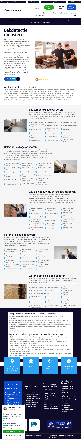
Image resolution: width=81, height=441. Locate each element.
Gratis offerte (70, 7)
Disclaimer (62, 435)
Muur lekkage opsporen (50, 20)
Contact (73, 15)
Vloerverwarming (34, 22)
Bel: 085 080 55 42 (14, 436)
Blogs (54, 13)
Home (37, 13)
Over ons (45, 13)
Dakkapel (22, 20)
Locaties (73, 13)
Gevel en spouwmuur (34, 20)
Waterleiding (46, 22)
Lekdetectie (63, 13)
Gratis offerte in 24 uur (12, 432)
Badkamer (13, 20)
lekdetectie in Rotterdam (22, 101)
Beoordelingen (39, 15)
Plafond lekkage (64, 20)
